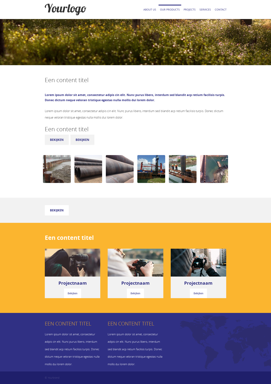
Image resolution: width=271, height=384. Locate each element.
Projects (190, 9)
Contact (221, 9)
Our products (170, 9)
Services (205, 9)
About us (149, 9)
